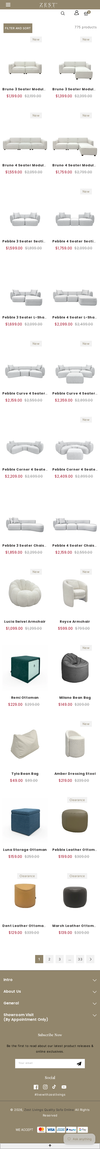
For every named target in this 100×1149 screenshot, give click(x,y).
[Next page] (90, 959)
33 (80, 959)
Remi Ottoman (25, 697)
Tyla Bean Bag (25, 773)
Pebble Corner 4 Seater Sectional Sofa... (40, 469)
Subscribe (79, 1063)
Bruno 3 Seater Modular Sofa (29, 89)
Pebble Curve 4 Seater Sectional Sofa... (39, 393)
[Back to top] (50, 1146)
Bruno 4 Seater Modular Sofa (30, 165)
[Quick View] (12, 105)
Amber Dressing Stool (75, 773)
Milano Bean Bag (75, 697)
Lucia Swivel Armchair (25, 621)
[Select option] (22, 105)
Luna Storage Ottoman (25, 849)
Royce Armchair (75, 621)
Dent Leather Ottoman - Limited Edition (40, 925)
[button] (8, 5)
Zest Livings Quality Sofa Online (49, 1110)
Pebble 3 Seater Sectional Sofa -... (34, 241)
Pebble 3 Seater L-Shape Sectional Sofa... (41, 317)
